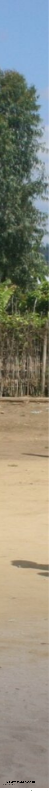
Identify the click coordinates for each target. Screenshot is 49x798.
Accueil (4, 790)
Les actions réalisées (22, 790)
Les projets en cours (34, 790)
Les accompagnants (18, 792)
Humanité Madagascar (19, 782)
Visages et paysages (7, 792)
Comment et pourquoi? (29, 792)
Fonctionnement (40, 792)
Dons (4, 795)
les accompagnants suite (12, 795)
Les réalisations (12, 790)
